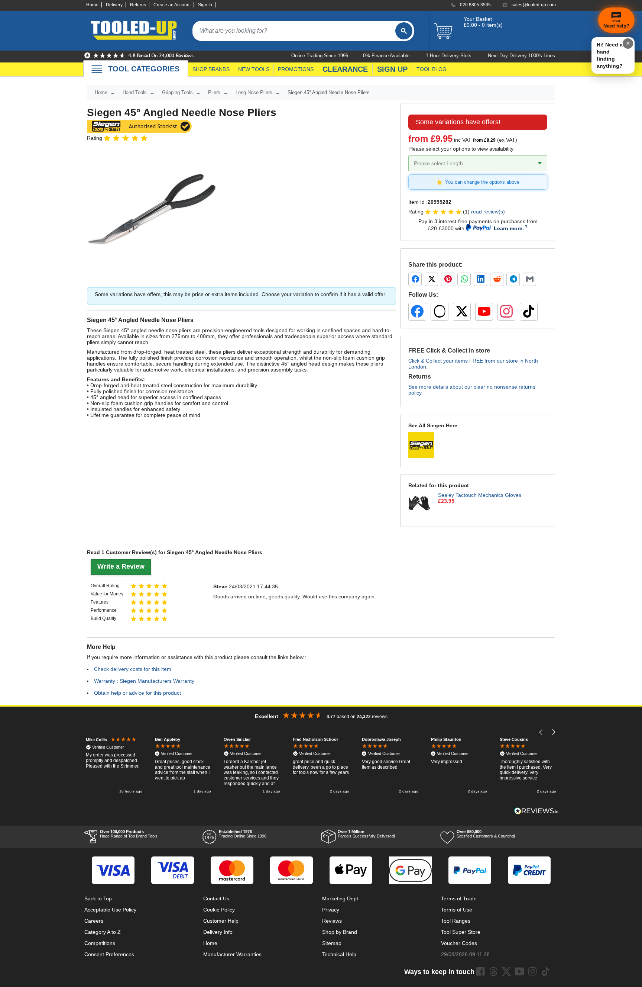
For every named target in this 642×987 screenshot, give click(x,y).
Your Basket (478, 19)
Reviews (332, 921)
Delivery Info (218, 932)
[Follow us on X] (462, 312)
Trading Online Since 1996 (242, 833)
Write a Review (121, 566)
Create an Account (172, 4)
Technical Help (339, 954)
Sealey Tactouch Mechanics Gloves (479, 495)
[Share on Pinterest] (447, 279)
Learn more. (509, 228)
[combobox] (294, 30)
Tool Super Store (460, 932)
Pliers (214, 92)
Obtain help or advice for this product (137, 693)
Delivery (114, 4)
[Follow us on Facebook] (417, 312)
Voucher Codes (459, 943)
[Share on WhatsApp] (464, 279)
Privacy (330, 910)
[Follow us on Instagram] (506, 312)
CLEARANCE (345, 69)
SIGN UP (392, 69)
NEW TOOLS (253, 69)
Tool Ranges (455, 921)
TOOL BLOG (431, 69)
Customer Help (221, 921)
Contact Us (216, 898)
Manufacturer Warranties (232, 954)
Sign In (205, 4)
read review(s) (488, 212)
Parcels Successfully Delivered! (366, 833)
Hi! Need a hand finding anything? (610, 55)
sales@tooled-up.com (534, 4)
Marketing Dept (340, 898)
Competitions (99, 943)
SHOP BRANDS (211, 69)
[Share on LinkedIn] (480, 279)
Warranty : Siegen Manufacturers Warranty (144, 681)
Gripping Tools (177, 92)
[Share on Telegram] (513, 279)
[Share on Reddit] (496, 279)
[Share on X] (431, 279)
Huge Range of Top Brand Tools (129, 833)
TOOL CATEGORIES (143, 69)
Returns (138, 4)
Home (92, 4)
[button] (541, 732)
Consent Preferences (109, 954)
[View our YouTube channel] (484, 312)
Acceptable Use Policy (110, 910)
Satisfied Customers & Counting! (486, 833)
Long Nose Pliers (254, 92)
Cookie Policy (219, 910)
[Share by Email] (529, 279)
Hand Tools (135, 92)
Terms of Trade (459, 898)
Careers (93, 921)
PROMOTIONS (296, 69)
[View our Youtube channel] (519, 971)
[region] (321, 766)
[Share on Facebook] (415, 279)
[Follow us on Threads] (439, 312)
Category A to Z (102, 932)
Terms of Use (456, 910)
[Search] (403, 30)
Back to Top (98, 898)
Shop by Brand (339, 932)
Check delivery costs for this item (132, 669)
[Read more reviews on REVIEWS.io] (536, 810)
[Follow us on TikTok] (529, 312)
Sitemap (331, 943)
